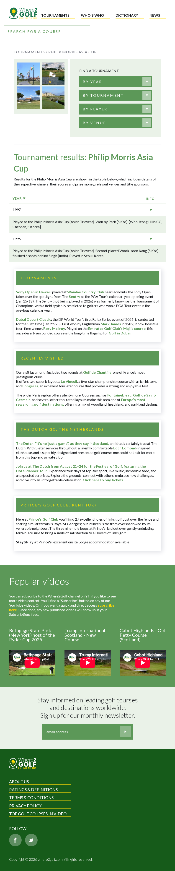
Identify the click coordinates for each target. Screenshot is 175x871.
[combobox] (115, 81)
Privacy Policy (25, 805)
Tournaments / (30, 52)
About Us (19, 781)
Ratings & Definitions (33, 789)
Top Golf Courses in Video (38, 813)
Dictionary (127, 15)
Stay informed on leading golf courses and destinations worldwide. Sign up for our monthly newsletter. (88, 707)
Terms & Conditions (31, 797)
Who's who (92, 15)
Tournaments (55, 15)
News (154, 15)
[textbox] (92, 81)
